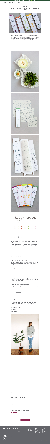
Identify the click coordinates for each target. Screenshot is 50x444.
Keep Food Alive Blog (25, 419)
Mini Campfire (30, 430)
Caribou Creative (17, 241)
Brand (36, 428)
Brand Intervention (18, 284)
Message (12, 404)
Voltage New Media (17, 268)
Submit (18, 431)
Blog (16, 2)
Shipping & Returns (37, 432)
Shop (10, 2)
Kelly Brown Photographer (19, 260)
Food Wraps (29, 429)
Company (43, 428)
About (19, 2)
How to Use (13, 2)
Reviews (36, 431)
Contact (43, 430)
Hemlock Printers (18, 291)
